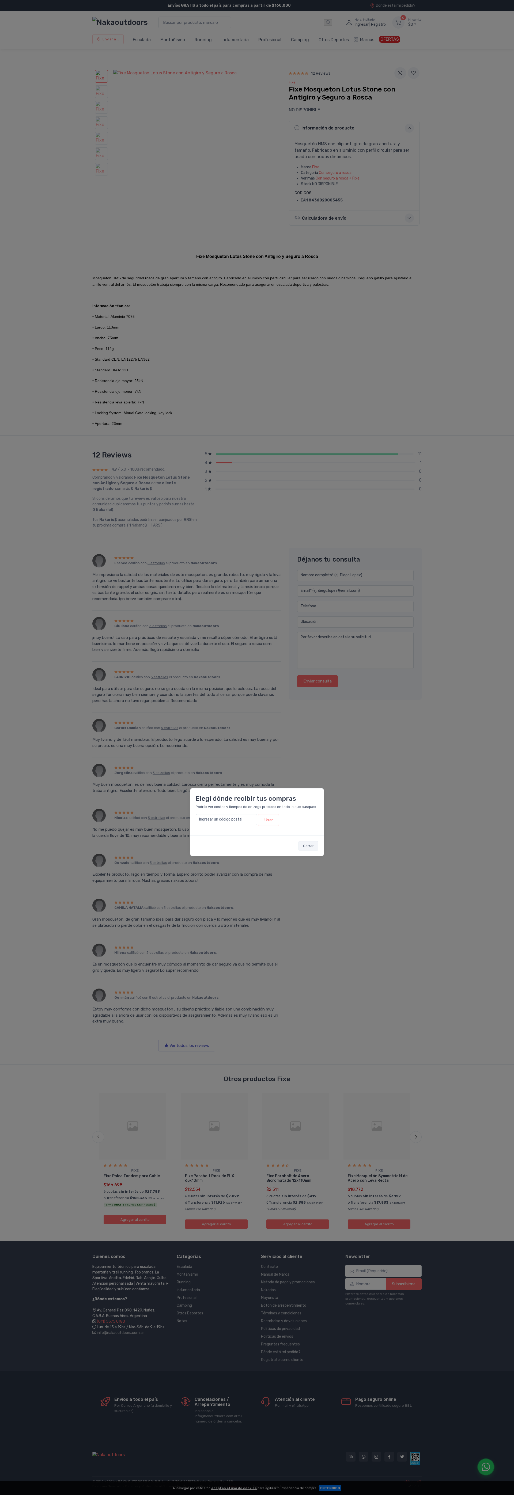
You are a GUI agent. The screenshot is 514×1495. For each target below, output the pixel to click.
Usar (268, 820)
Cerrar (308, 846)
